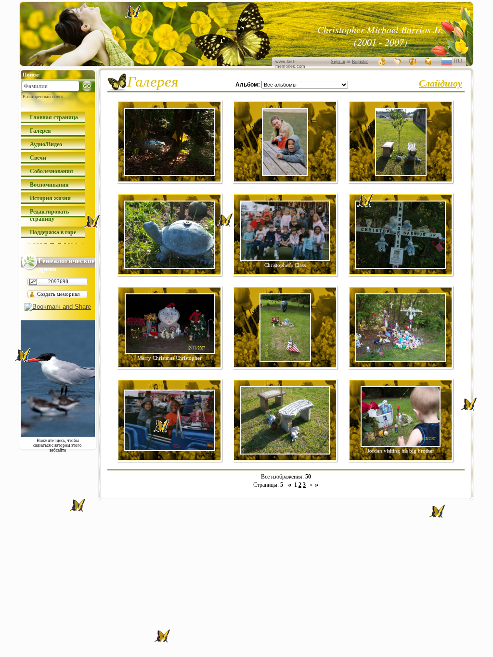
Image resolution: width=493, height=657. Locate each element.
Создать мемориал (58, 294)
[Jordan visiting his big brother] (401, 444)
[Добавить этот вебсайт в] (397, 61)
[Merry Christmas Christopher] (170, 351)
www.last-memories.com (290, 64)
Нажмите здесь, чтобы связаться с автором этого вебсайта (57, 443)
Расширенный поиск (43, 96)
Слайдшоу (440, 82)
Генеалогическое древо (66, 264)
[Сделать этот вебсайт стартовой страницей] (382, 61)
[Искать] (87, 85)
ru (461, 62)
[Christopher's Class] (285, 259)
